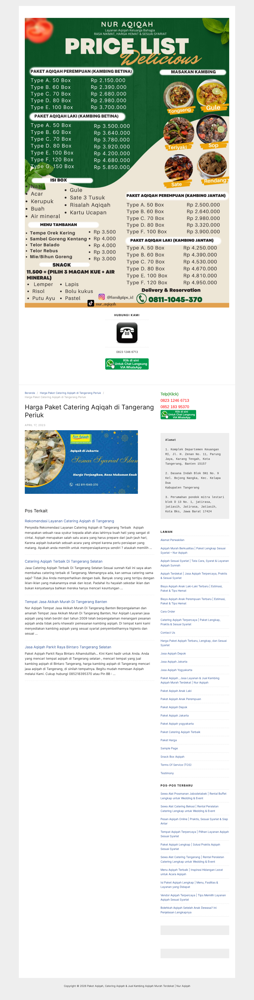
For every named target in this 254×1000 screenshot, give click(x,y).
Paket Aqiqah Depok (174, 707)
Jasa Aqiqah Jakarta (174, 661)
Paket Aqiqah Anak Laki (176, 690)
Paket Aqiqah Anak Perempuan (181, 699)
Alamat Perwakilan (172, 540)
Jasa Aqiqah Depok (173, 653)
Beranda (30, 392)
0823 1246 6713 (127, 351)
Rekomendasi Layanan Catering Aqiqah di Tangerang (69, 521)
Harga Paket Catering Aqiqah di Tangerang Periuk (70, 392)
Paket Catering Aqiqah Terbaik (180, 732)
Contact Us (168, 632)
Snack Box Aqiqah (172, 756)
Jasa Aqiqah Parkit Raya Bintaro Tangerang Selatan (68, 647)
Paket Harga (169, 740)
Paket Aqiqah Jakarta (175, 715)
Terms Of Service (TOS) (176, 764)
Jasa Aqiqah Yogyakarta (176, 670)
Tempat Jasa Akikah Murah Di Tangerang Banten (66, 602)
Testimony (167, 773)
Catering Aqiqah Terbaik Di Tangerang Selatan (64, 561)
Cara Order (168, 611)
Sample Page (169, 748)
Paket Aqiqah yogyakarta (177, 723)
